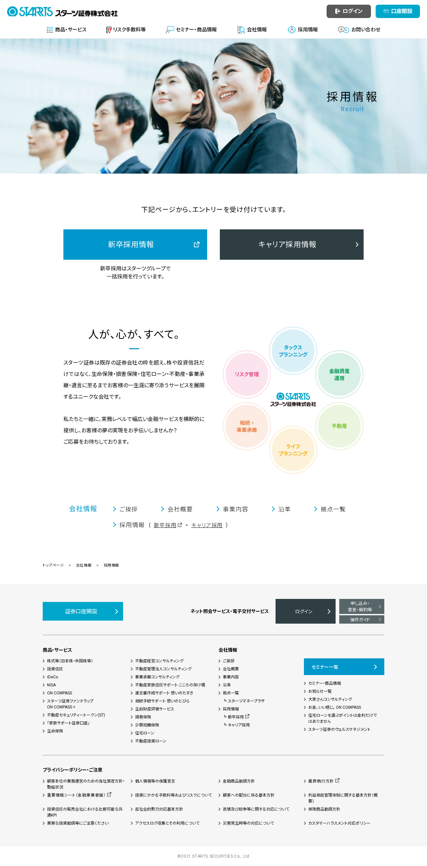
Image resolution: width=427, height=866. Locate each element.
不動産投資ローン (150, 741)
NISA (51, 685)
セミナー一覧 (325, 667)
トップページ (53, 565)
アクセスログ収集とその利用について (167, 823)
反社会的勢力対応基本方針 (159, 809)
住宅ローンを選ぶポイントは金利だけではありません (342, 718)
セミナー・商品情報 (324, 683)
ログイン (303, 611)
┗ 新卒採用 (233, 717)
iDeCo (52, 677)
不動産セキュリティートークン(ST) (76, 715)
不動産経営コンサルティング (159, 661)
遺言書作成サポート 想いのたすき (164, 693)
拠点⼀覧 (333, 509)
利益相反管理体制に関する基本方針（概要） (343, 798)
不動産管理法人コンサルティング (163, 669)
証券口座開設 (81, 611)
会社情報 (83, 509)
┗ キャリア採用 (236, 725)
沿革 (227, 685)
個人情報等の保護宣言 (155, 781)
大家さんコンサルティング (330, 699)
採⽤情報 (132, 524)
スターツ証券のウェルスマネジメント (339, 729)
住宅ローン (144, 733)
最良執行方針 (321, 781)
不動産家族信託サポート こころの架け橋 (170, 685)
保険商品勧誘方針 (324, 809)
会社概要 (180, 509)
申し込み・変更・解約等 (360, 607)
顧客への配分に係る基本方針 (249, 795)
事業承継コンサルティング (157, 677)
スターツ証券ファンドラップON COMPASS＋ (70, 704)
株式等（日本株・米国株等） (70, 661)
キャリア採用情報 (288, 244)
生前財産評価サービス (154, 709)
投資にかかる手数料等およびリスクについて (173, 795)
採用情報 (231, 709)
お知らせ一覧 (320, 691)
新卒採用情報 (131, 244)
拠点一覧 (231, 693)
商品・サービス (57, 650)
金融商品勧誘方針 (239, 781)
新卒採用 (165, 525)
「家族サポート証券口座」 (68, 723)
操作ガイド (360, 619)
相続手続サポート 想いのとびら (162, 701)
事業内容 (235, 509)
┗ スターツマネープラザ (244, 701)
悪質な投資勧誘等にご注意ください (77, 823)
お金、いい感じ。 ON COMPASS (334, 707)
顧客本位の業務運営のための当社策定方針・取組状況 (86, 784)
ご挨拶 (128, 509)
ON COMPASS (59, 693)
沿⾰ (284, 509)
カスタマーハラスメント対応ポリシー (339, 823)
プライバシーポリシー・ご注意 (72, 770)
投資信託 (55, 669)
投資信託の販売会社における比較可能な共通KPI (85, 812)
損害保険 (143, 717)
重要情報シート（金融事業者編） (76, 795)
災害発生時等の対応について (248, 823)
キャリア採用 (207, 525)
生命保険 (55, 731)
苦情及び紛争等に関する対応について (256, 809)
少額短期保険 (147, 725)
